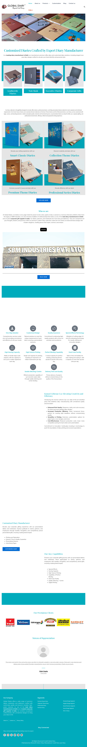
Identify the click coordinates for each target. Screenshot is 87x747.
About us (37, 3)
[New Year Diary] (12, 76)
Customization (56, 3)
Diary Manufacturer (46, 743)
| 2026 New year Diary (59, 743)
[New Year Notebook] (33, 76)
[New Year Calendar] (74, 76)
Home (30, 3)
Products (45, 3)
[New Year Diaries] (53, 76)
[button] (49, 3)
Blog (64, 3)
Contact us (72, 3)
